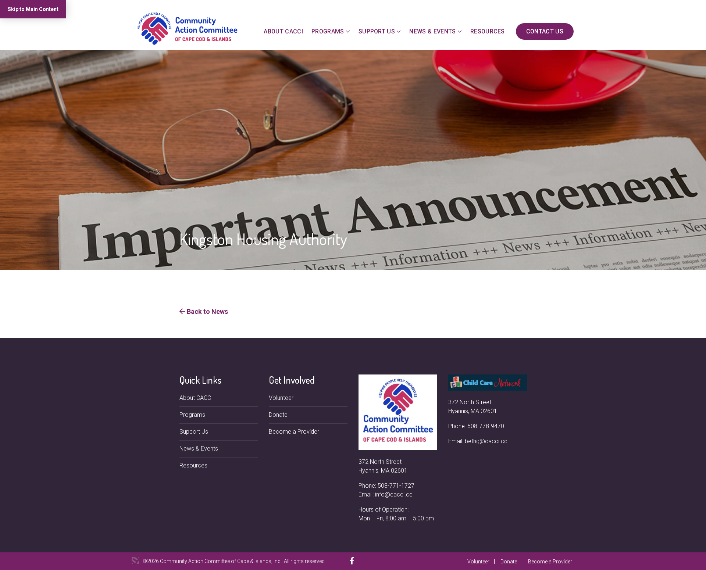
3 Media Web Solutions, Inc (135, 560)
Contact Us (544, 31)
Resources (487, 31)
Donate (278, 414)
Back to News (206, 311)
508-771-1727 (396, 485)
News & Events (432, 31)
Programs (327, 31)
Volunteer (281, 397)
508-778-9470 (485, 426)
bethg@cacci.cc (486, 441)
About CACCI (283, 31)
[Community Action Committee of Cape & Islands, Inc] (187, 28)
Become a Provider (294, 431)
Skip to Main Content (33, 9)
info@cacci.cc (394, 494)
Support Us (377, 31)
